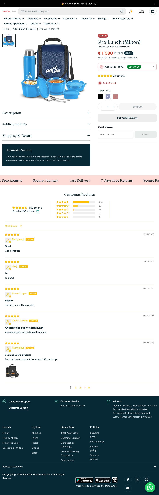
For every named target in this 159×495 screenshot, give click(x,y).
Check (145, 134)
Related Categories (12, 466)
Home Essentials (121, 18)
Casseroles (69, 18)
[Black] (100, 96)
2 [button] (75, 387)
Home (5, 28)
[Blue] (107, 96)
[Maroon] (115, 96)
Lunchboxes (50, 18)
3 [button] (80, 387)
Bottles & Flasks (12, 18)
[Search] (122, 11)
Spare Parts (50, 23)
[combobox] (72, 11)
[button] (4, 4)
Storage (102, 18)
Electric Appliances (14, 23)
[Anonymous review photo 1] (12, 371)
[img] (12, 234)
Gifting (34, 23)
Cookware (86, 18)
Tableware (32, 18)
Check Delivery (105, 127)
